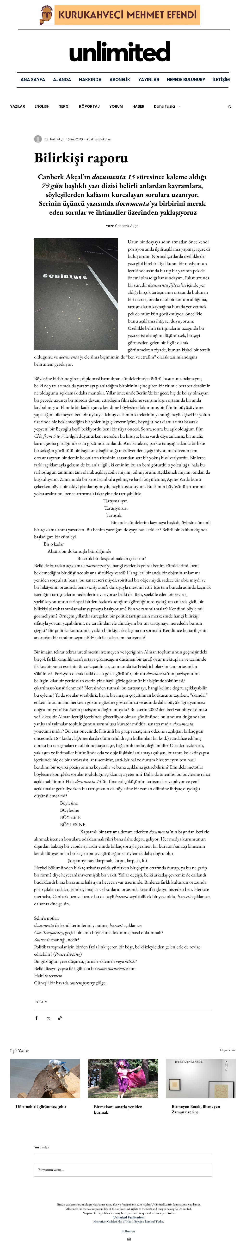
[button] (148, 79)
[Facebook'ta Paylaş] (36, 1018)
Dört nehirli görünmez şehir (41, 1106)
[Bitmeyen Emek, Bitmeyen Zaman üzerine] (201, 1078)
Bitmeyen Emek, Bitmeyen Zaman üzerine (196, 1109)
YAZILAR (17, 106)
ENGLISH (42, 106)
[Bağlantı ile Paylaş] (60, 1018)
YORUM (116, 106)
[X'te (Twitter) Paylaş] (48, 1018)
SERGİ (64, 106)
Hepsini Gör (228, 1050)
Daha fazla (164, 106)
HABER (138, 106)
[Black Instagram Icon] (129, 1239)
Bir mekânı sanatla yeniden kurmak (118, 1109)
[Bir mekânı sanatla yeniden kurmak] (123, 1078)
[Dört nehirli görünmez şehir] (45, 1078)
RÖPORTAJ (89, 106)
